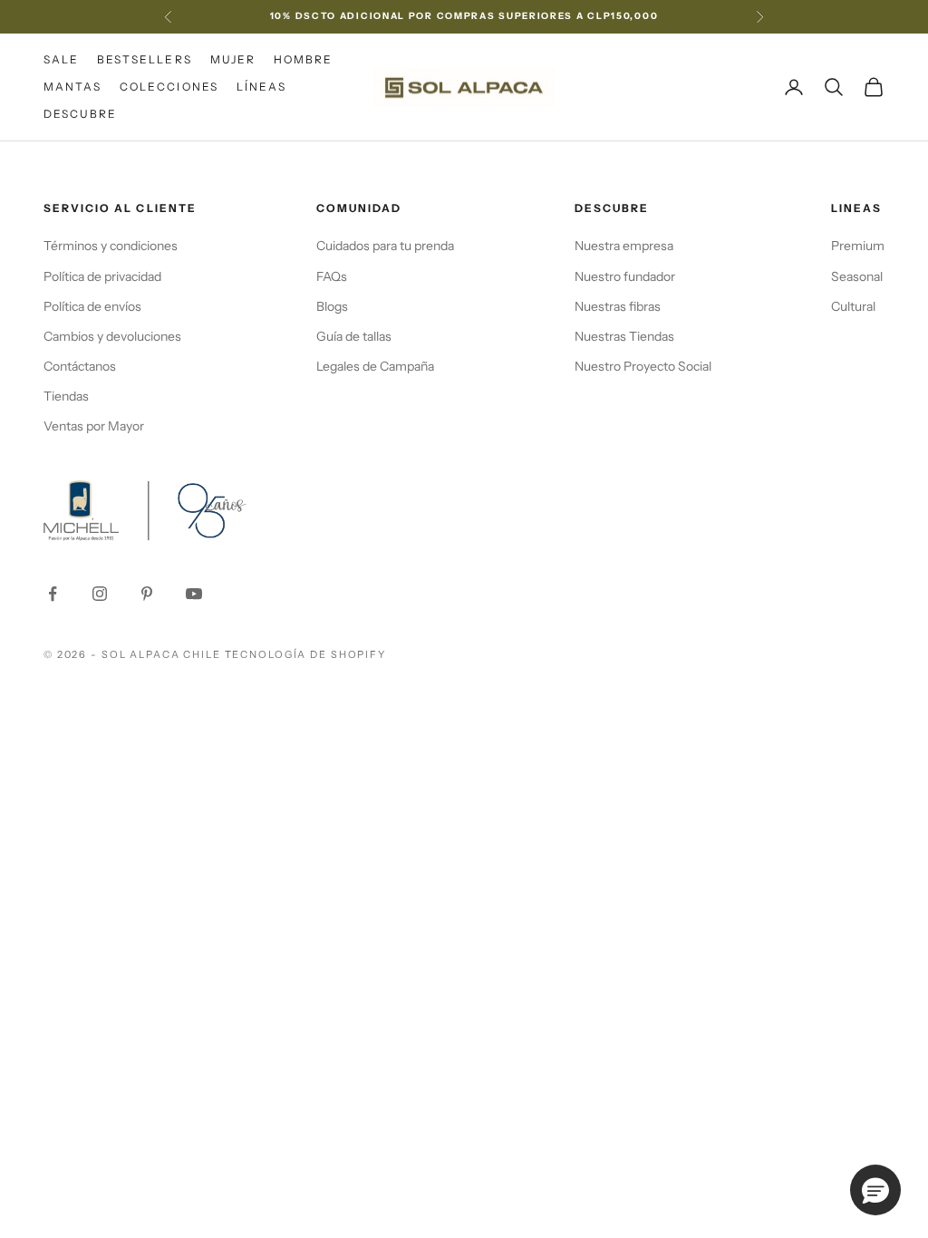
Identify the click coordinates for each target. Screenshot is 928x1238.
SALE (61, 59)
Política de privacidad (102, 276)
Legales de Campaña (375, 366)
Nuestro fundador (625, 276)
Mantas (73, 86)
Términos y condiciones (111, 245)
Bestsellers (144, 59)
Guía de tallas (354, 336)
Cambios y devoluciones (112, 336)
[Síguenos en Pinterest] (147, 594)
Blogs (332, 306)
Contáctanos (80, 366)
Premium (857, 245)
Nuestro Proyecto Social (643, 366)
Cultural (853, 306)
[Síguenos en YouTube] (194, 594)
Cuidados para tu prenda (385, 245)
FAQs (331, 276)
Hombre (303, 59)
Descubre (80, 114)
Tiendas (66, 396)
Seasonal (857, 276)
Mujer (233, 59)
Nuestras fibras (618, 306)
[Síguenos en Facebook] (53, 594)
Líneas (261, 86)
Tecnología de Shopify (305, 654)
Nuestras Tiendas (624, 336)
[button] (875, 1190)
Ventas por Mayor (94, 426)
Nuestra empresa (624, 245)
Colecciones (169, 86)
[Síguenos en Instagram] (100, 594)
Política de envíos (92, 306)
